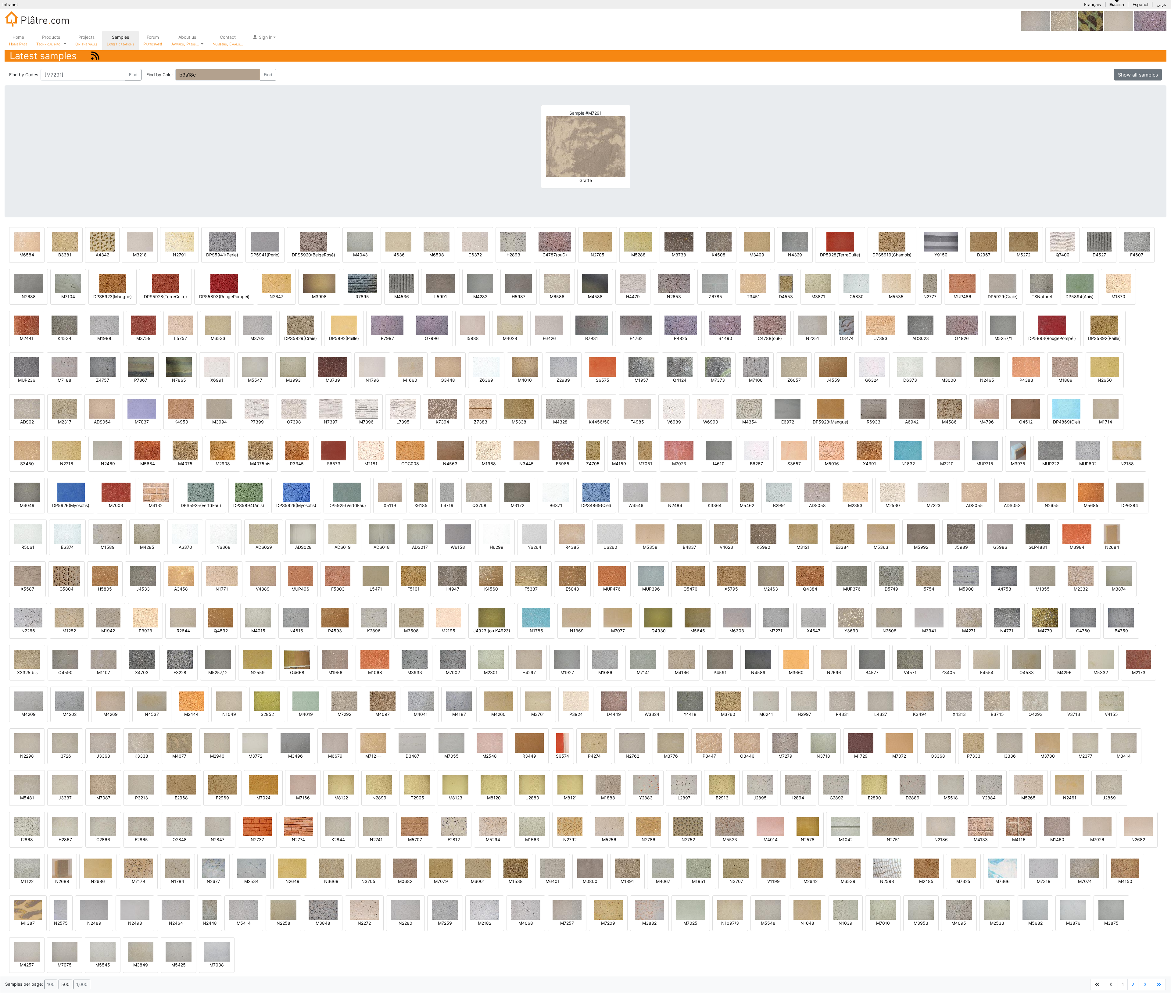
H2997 (804, 714)
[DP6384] (1130, 492)
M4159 (619, 463)
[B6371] (556, 492)
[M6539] (848, 867)
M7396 (366, 421)
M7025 (690, 923)
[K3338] (141, 742)
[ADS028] (303, 533)
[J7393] (880, 324)
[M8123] (455, 784)
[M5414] (243, 909)
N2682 (1138, 839)
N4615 (296, 630)
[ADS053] (1012, 492)
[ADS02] (27, 408)
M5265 (1028, 797)
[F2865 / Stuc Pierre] (141, 826)
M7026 (1097, 839)
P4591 (720, 672)
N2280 (405, 923)
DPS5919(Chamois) (891, 254)
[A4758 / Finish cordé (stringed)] (1004, 575)
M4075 (185, 463)
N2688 (29, 296)
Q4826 (962, 338)
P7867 (140, 380)
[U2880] (532, 784)
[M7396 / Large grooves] (366, 408)
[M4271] (969, 617)
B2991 (779, 505)
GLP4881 (1038, 547)
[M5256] (609, 826)
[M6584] (27, 241)
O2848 (180, 839)
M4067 (663, 881)
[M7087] (103, 784)
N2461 (1069, 797)
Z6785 (715, 296)
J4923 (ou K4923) (491, 630)
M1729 (861, 756)
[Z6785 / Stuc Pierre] (715, 283)
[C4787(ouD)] (555, 241)
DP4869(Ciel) (1066, 421)
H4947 (452, 588)
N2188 (1127, 463)
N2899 (379, 797)
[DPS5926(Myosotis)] (296, 492)
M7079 (441, 881)
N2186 (941, 839)
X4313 (959, 714)
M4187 (459, 714)
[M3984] (1076, 533)
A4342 (102, 254)
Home (18, 40)
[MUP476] (612, 575)
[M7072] (899, 742)
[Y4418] (690, 700)
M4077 (179, 756)
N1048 (807, 923)
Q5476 (690, 588)
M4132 (156, 505)
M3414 (1124, 756)
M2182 (484, 923)
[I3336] (1009, 742)
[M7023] (678, 450)
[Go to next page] (1145, 984)
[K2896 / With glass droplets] (374, 617)
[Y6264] (534, 533)
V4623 (726, 547)
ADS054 (102, 421)
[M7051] (645, 450)
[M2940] (217, 742)
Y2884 (989, 797)
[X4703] (142, 659)
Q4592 (221, 630)
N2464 (176, 923)
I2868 (27, 839)
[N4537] (152, 700)
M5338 (519, 421)
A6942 (912, 421)
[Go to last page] (1159, 984)
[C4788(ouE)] (770, 324)
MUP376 (852, 588)
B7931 (591, 338)
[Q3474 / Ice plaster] (846, 324)
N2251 (812, 338)
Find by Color (159, 74)
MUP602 (1088, 463)
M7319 (1044, 881)
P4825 (680, 338)
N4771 (1006, 630)
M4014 (771, 839)
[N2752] (688, 826)
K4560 (491, 588)
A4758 (1004, 588)
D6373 (910, 380)
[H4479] (633, 283)
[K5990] (763, 533)
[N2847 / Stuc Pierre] (218, 826)
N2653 (674, 296)
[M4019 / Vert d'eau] (305, 700)
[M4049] (27, 492)
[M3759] (143, 324)
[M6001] (478, 867)
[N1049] (229, 700)
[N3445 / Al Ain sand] (526, 450)
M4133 (981, 839)
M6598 (436, 254)
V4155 (1111, 714)
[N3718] (823, 742)
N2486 (675, 505)
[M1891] (627, 867)
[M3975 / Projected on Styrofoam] (1018, 450)
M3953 (921, 923)
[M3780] (1047, 742)
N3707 (736, 881)
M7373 (718, 380)
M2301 (491, 672)
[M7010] (883, 909)
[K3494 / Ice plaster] (920, 700)
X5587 (27, 588)
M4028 (510, 338)
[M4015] (258, 617)
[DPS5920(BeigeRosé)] (313, 241)
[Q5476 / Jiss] (690, 575)
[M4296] (1064, 659)
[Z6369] (486, 366)
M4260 (498, 714)
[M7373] (718, 366)
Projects (86, 40)
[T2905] (417, 784)
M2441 (27, 338)
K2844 (338, 839)
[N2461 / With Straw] (1069, 784)
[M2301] (491, 659)
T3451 (753, 296)
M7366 (1002, 881)
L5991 (440, 296)
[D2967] (983, 241)
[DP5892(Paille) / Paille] (344, 324)
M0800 (590, 881)
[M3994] (219, 408)
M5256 (609, 839)
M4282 (480, 296)
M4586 (949, 421)
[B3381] (65, 241)
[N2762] (632, 742)
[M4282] (480, 283)
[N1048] (807, 909)
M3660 (796, 672)
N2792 (570, 839)
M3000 (948, 380)
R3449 (529, 756)
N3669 (331, 881)
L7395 (403, 421)
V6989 (674, 421)
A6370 (185, 547)
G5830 (857, 296)
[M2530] (892, 492)
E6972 (787, 421)
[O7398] (293, 408)
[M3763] (257, 324)
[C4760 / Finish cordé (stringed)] (1083, 617)
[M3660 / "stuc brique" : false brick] (796, 659)
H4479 (633, 296)
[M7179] (138, 867)
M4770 (1045, 630)
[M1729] (860, 742)
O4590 (65, 672)
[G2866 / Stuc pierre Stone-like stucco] (103, 826)
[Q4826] (962, 324)
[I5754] (928, 575)
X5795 (731, 588)
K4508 (718, 254)
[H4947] (452, 575)
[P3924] (576, 700)
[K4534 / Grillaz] (64, 324)
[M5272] (1023, 241)
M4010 (525, 380)
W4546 (635, 505)
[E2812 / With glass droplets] (454, 826)
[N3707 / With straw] (736, 867)
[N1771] (222, 575)
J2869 (1109, 797)
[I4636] (398, 241)
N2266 (28, 630)
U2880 (532, 797)
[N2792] (569, 826)
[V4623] (726, 533)
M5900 (966, 588)
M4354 (749, 421)
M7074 (1085, 881)
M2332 (1081, 588)
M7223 (933, 505)
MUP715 (984, 463)
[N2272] (364, 909)
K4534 (64, 338)
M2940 (217, 756)
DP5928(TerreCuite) (840, 254)
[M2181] (371, 450)
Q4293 (1036, 714)
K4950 (181, 421)
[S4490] (1150, 20)
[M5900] (966, 575)
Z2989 (563, 380)
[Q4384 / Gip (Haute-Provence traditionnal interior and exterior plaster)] (810, 575)
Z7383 (480, 421)
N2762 (632, 756)
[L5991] (440, 283)
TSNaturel (1042, 296)
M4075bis (260, 463)
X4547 (813, 630)
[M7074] (1084, 867)
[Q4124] (680, 366)
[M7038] (217, 951)
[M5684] (147, 450)
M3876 (1073, 923)
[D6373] (910, 366)
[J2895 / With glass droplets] (760, 784)
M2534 (251, 881)
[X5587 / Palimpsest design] (27, 575)
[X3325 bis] (27, 659)
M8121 (570, 797)
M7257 (567, 923)
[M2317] (64, 408)
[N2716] (66, 450)
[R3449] (529, 742)
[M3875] (1111, 909)
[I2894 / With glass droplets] (798, 784)
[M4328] (560, 408)
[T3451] (753, 283)
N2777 (929, 296)
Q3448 (448, 380)
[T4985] (637, 408)
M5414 (244, 923)
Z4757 (102, 380)
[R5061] (28, 533)
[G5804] (66, 575)
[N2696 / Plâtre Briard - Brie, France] (834, 659)
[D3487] (412, 742)
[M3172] (517, 492)
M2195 (448, 630)
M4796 (986, 421)
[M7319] (1043, 867)
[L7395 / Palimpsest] (403, 408)
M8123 (455, 797)
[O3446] (747, 742)
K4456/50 (599, 421)
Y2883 (646, 797)
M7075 (65, 964)
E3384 (842, 547)
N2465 (987, 380)
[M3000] (949, 366)
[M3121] (803, 533)
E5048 (572, 588)
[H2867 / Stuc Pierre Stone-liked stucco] (65, 826)
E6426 (549, 338)
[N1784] (177, 867)
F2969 (222, 797)
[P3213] (141, 784)
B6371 (556, 505)
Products (48, 40)
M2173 (1138, 672)
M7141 (643, 672)
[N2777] (930, 283)
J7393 (880, 338)
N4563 (450, 463)
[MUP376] (851, 575)
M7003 (116, 505)
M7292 (344, 714)
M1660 (410, 380)
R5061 (27, 547)
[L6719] (447, 492)
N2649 (292, 881)
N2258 (283, 923)
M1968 (489, 463)
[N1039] (845, 909)
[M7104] (68, 283)
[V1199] (773, 867)
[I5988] (472, 324)
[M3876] (1073, 909)
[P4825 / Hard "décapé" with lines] (680, 324)
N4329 (795, 254)
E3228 (180, 672)
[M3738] (678, 241)
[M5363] (881, 533)
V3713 (1073, 714)
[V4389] (263, 575)
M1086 (605, 672)
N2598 (887, 881)
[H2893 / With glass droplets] (513, 241)
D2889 (912, 797)
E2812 (454, 839)
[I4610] (719, 450)
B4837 (689, 547)
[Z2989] (563, 366)
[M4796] (986, 408)
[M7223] (933, 492)
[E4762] (636, 324)
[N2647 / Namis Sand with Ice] (276, 283)
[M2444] (191, 700)
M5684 (147, 463)
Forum (152, 40)
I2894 (798, 797)
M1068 (375, 672)
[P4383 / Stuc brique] (1026, 366)
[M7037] (141, 408)
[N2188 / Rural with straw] (1126, 450)
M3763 (257, 338)
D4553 (786, 296)
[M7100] (756, 366)
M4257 (27, 964)
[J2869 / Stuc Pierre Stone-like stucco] (1109, 784)
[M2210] (947, 450)
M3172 (517, 505)
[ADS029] (263, 533)
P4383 (1026, 380)
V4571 (910, 672)
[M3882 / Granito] (649, 909)
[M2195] (448, 617)
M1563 (532, 839)
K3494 (920, 714)
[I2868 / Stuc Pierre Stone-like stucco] (27, 826)
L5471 (376, 588)
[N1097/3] (730, 909)
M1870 (1118, 296)
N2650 (1105, 380)
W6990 (710, 421)
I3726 (65, 756)
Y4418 (690, 714)
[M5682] (1035, 909)
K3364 (715, 505)
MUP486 (962, 296)
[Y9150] (941, 241)
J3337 (65, 797)
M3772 (255, 756)
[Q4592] (220, 617)
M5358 (650, 547)
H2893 (513, 254)
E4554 (987, 672)
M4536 (401, 296)
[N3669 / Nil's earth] (331, 867)
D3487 (412, 756)
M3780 (1047, 756)
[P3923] (145, 617)
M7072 (899, 756)
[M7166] (303, 784)
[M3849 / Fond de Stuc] (140, 951)
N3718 (823, 756)
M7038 (216, 964)
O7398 (294, 421)
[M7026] (1097, 826)
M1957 (641, 380)
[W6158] (458, 533)
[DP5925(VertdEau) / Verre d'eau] (347, 492)
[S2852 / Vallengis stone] (267, 700)
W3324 (652, 714)
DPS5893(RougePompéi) (224, 296)
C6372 (475, 254)
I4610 (719, 463)
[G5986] (1000, 533)
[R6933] (873, 408)
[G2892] (836, 784)
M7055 (451, 756)
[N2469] (107, 450)
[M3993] (293, 366)
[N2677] (213, 867)
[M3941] (929, 617)
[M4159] (619, 450)
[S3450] (27, 450)
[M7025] (690, 909)
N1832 (908, 463)
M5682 (1035, 923)
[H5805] (105, 575)
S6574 (562, 756)
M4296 (1064, 672)
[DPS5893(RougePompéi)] (224, 283)
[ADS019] (342, 533)
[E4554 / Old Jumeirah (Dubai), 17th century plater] (986, 659)
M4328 (560, 421)
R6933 (873, 421)
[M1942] (108, 617)
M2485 (926, 881)
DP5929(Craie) (1003, 296)
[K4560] (491, 575)
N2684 (1112, 547)
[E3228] (180, 659)
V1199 (773, 881)
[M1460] (1057, 826)
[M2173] (1138, 659)
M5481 (27, 797)
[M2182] (484, 909)
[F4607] (1137, 241)
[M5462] (747, 492)
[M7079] (441, 867)
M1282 (69, 630)
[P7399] (257, 408)
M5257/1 (1003, 338)
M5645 (697, 630)
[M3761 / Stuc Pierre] (538, 700)
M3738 (679, 254)
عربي (1161, 4)
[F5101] (413, 575)
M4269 (110, 714)
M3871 (818, 296)
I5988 (473, 338)
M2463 (771, 588)
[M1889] (1065, 366)
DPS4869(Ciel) (596, 505)
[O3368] (938, 742)
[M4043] (360, 241)
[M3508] (411, 617)
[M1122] (27, 867)
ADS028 (303, 547)
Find (133, 74)
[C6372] (475, 241)
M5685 (1091, 505)
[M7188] (64, 366)
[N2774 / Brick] (298, 826)
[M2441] (26, 324)
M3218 (140, 254)
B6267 (756, 463)
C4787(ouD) (555, 254)
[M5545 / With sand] (103, 951)
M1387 (28, 923)
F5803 (338, 588)
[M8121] (570, 784)
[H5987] (518, 283)
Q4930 (658, 630)
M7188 (64, 380)
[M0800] (590, 867)
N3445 (526, 463)
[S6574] (562, 742)
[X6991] (217, 366)
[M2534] (251, 867)
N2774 (298, 839)
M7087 (103, 797)
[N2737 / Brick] (257, 826)
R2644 (183, 630)
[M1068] (374, 659)
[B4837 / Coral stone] (689, 533)
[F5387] (531, 575)
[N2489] (94, 909)
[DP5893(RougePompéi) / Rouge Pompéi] (1052, 324)
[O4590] (65, 659)
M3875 (1111, 923)
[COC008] (410, 450)
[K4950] (181, 408)
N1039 (845, 923)
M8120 (494, 797)
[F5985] (563, 450)
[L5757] (180, 324)
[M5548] (768, 909)
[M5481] (27, 784)
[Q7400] (1062, 241)
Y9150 (940, 254)
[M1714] (1106, 408)
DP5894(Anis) (1079, 296)
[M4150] (1125, 867)
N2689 (62, 881)
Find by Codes (23, 74)
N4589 (758, 672)
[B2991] (779, 492)
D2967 (983, 254)
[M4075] (185, 450)
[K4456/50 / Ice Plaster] (599, 408)
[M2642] (810, 867)
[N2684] (1112, 533)
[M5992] (921, 533)
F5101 (413, 588)
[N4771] (1007, 617)
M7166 (303, 797)
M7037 (142, 421)
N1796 (372, 380)
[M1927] (567, 659)
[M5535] (896, 283)
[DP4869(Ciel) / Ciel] (1066, 408)
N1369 (577, 630)
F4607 (1136, 254)
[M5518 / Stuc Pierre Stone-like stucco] (951, 784)
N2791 (179, 254)
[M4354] (749, 408)
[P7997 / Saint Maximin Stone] (387, 324)
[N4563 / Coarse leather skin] (450, 450)
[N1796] (372, 366)
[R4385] (572, 533)
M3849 (140, 964)
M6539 (848, 881)
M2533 (997, 923)
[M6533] (218, 324)
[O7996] (432, 324)
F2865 (141, 839)
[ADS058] (817, 492)
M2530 (893, 505)
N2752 (688, 839)
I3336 (1010, 756)
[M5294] (493, 826)
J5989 (961, 547)
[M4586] (949, 408)
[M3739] (332, 366)
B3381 (64, 254)
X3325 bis (27, 672)
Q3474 (847, 338)
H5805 (105, 588)
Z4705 (593, 463)
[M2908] (222, 450)
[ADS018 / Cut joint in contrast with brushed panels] (382, 533)
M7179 (138, 881)
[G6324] (872, 366)
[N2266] (28, 617)
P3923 (145, 630)
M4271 (969, 630)
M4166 (682, 672)
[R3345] (297, 450)
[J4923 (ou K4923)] (491, 617)
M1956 (335, 672)
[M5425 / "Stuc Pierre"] (179, 951)
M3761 (538, 714)
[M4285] (147, 533)
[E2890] (874, 784)
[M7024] (263, 784)
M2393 (855, 505)
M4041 (421, 714)
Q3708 (479, 505)
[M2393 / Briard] (855, 492)
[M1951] (698, 867)
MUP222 (1050, 463)
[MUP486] (962, 283)
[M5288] (638, 241)
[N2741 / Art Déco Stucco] (376, 826)
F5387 (531, 588)
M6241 (766, 714)
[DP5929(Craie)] (1002, 283)
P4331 (842, 714)
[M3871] (818, 283)
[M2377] (1085, 742)
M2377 (1085, 756)
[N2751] (893, 826)
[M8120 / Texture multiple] (494, 784)
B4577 (872, 672)
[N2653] (674, 283)
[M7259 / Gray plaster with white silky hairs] (445, 909)
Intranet (10, 4)
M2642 (811, 881)
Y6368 (224, 547)
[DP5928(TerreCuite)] (840, 241)
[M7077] (617, 617)
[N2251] (812, 324)
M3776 (671, 756)
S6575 (602, 380)
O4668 (297, 672)
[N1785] (536, 617)
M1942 (108, 630)
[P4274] (594, 742)
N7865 (179, 380)
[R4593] (335, 617)
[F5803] (337, 575)
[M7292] (344, 700)
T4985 (637, 421)
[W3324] (652, 700)
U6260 (610, 547)
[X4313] (959, 700)
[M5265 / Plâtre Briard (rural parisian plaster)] (1028, 784)
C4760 (1083, 630)
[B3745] (1064, 20)
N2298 (27, 756)
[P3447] (709, 742)
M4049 (27, 505)
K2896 (374, 630)
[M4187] (459, 700)
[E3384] (842, 533)
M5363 (881, 547)
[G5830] (856, 283)
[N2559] (257, 659)
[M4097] (383, 700)
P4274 (594, 756)
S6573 (333, 463)
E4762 (636, 338)
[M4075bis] (260, 450)
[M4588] (595, 283)
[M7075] (64, 951)
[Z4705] (593, 450)
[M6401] (552, 867)
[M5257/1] (1003, 324)
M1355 (1043, 588)
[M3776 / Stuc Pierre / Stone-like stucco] (670, 742)
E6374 (67, 547)
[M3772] (255, 742)
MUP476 (612, 588)
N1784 (177, 881)
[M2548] (490, 742)
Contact (228, 40)
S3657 (794, 463)
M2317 (64, 421)
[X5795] (731, 575)
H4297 (529, 672)
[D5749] (891, 575)
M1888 (608, 797)
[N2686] (98, 867)
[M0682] (405, 867)
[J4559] (833, 366)
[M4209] (28, 700)
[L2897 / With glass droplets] (684, 784)
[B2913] (722, 784)
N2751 (893, 839)
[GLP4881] (1038, 533)
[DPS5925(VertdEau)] (201, 492)
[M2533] (997, 909)
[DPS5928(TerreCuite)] (165, 283)
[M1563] (532, 826)
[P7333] (973, 742)
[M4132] (156, 492)
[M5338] (519, 408)
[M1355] (1042, 575)
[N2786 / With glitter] (648, 826)
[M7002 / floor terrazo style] (453, 659)
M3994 (219, 421)
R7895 (362, 296)
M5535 (896, 296)
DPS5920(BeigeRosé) (313, 254)
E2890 (874, 797)
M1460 (1057, 839)
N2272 (364, 923)
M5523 (730, 839)
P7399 (257, 421)
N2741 (376, 839)
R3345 (297, 463)
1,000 (82, 984)
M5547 (255, 380)
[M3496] (295, 742)
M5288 (638, 254)
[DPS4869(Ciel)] (596, 492)
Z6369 (486, 380)
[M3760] (728, 700)
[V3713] (1074, 700)
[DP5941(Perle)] (265, 241)
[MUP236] (26, 366)
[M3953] (921, 909)
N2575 (61, 923)
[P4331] (842, 700)
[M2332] (1081, 575)
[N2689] (62, 867)
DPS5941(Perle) (222, 254)
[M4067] (663, 867)
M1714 (1105, 421)
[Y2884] (989, 784)
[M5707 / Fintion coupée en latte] (414, 826)
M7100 (756, 380)
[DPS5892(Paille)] (1104, 324)
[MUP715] (985, 450)
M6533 (218, 338)
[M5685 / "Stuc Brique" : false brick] (1091, 492)
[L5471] (376, 575)
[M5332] (1101, 659)
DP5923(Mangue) (830, 421)
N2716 (66, 463)
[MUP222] (1050, 450)
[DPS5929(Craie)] (300, 324)
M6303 (736, 630)
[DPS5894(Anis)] (249, 492)
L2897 (684, 797)
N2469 (108, 463)
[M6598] (436, 241)
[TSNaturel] (1041, 283)
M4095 (958, 923)
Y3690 (851, 630)
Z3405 (948, 672)
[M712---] (373, 742)
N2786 (648, 839)
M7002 (453, 672)
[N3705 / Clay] (368, 867)
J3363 (103, 756)
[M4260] (498, 700)
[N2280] (405, 909)
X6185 (421, 505)
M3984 (1077, 547)
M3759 (143, 338)
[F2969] (222, 784)
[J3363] (103, 742)
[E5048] (572, 575)
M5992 (921, 547)
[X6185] (421, 492)
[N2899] (379, 784)
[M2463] (771, 575)
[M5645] (698, 617)
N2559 (258, 672)
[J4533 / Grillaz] (143, 575)
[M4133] (981, 826)
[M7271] (776, 617)
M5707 (415, 839)
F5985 (562, 463)
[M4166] (681, 659)
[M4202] (69, 700)
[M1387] (28, 909)
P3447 (709, 756)
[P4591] (720, 659)
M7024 (263, 797)
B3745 (997, 714)
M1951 (698, 881)
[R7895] (362, 283)
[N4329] (795, 241)
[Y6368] (223, 533)
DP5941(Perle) (265, 254)
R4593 (335, 630)
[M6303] (737, 617)
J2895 (760, 797)
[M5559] (1090, 20)
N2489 (94, 923)
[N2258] (283, 909)
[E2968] (181, 784)
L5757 (180, 338)
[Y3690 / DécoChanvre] (851, 617)
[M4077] (179, 742)
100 (51, 984)
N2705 (597, 254)
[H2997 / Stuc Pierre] (804, 700)
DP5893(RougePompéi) (1052, 338)
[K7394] (442, 408)
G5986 (1000, 547)
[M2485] (926, 867)
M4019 (306, 714)
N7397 (331, 421)
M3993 (293, 380)
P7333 (973, 756)
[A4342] (102, 241)
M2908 (223, 463)
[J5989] (961, 533)
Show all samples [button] (1138, 75)
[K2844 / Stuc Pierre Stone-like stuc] (338, 826)
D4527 (1099, 254)
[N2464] (176, 909)
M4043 (360, 254)
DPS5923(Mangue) (112, 296)
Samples (120, 40)
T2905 (417, 797)
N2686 (98, 881)
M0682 (405, 881)
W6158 (458, 547)
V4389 (263, 588)
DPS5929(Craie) (300, 338)
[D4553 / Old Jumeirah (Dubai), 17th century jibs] (786, 283)
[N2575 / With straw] (60, 909)
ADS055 (974, 505)
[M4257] (27, 951)
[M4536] (401, 283)
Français (1092, 4)
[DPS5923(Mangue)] (112, 283)
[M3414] (1124, 742)
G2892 (836, 797)
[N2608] (889, 617)
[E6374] (67, 533)
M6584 (27, 254)
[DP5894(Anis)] (1080, 283)
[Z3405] (948, 659)
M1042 (846, 839)
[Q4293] (1035, 700)
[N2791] (179, 241)
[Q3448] (448, 366)
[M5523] (729, 826)
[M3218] (140, 241)
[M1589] (107, 533)
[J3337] (65, 784)
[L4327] (880, 700)
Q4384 (810, 588)
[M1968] (488, 450)
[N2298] (27, 742)
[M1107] (103, 659)
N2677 (213, 881)
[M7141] (643, 659)
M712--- (373, 756)
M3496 (295, 756)
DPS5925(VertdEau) (201, 505)
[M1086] (605, 659)
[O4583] (1026, 659)
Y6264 (534, 547)
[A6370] (185, 533)
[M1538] (515, 867)
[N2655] (1051, 492)
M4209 (28, 714)
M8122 (341, 797)
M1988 (104, 338)
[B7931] (591, 324)
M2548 (489, 756)
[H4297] (529, 659)
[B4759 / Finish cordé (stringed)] (1121, 617)
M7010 (883, 923)
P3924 (576, 714)
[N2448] (209, 909)
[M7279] (785, 742)
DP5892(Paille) (344, 338)
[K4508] (719, 241)
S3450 (27, 463)
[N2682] (1138, 826)
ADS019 (343, 547)
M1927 (567, 672)
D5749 (891, 588)
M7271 (775, 630)
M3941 (929, 630)
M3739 (333, 380)
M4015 (258, 630)
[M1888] (608, 784)
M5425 (178, 964)
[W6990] (710, 408)
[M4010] (525, 366)
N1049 (229, 714)
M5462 (747, 505)
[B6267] (756, 450)
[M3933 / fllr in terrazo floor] (415, 659)
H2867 (65, 839)
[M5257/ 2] (218, 659)
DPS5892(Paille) (1104, 338)
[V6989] (674, 408)
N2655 (1052, 505)
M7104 (68, 296)
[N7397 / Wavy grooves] (330, 408)
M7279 (785, 756)
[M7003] (116, 492)
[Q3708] (479, 492)
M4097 (382, 714)
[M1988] (104, 324)
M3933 (414, 672)
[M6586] (557, 283)
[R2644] (183, 617)
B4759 (1121, 630)
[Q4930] (658, 617)
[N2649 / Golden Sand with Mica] (292, 867)
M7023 (679, 463)
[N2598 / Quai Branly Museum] (887, 867)
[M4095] (959, 909)
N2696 (834, 672)
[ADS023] (920, 324)
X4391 (869, 463)
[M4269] (110, 700)
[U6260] (610, 533)
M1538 (516, 881)
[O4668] (297, 659)
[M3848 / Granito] (323, 909)
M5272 (1023, 254)
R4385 (572, 547)
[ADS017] (420, 533)
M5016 (832, 463)
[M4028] (510, 324)
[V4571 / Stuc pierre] (910, 659)
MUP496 (300, 588)
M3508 (411, 630)
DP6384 (1129, 505)
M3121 (803, 547)
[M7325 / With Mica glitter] (963, 867)
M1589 (108, 547)
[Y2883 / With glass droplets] (646, 784)
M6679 (335, 756)
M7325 (963, 881)
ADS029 (264, 547)
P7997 (387, 338)
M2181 (371, 463)
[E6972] (787, 408)
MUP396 (651, 588)
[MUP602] (1088, 450)
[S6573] (333, 450)
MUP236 (26, 380)
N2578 (808, 839)
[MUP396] (651, 575)
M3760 (728, 714)
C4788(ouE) (770, 338)
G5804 (66, 588)
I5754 (928, 588)
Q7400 (1062, 254)
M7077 (618, 630)
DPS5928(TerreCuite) (165, 296)
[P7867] (141, 366)
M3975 (1018, 463)
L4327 (880, 714)
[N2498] (134, 909)
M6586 (557, 296)
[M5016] (831, 450)
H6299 (496, 547)
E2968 (181, 797)
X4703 (142, 672)
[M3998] (319, 283)
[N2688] (28, 283)
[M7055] (451, 742)
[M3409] (757, 241)
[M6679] (335, 742)
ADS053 (1012, 505)
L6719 (447, 505)
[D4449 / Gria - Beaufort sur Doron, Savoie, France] (614, 700)
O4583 (1026, 672)
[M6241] (766, 700)
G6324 (872, 380)
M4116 (1019, 839)
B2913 (722, 797)
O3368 (938, 756)
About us (185, 40)
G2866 (103, 839)
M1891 (627, 881)
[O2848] (179, 826)
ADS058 (817, 505)
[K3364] (715, 492)
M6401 (553, 881)
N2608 (890, 630)
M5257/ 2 (217, 672)
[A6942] (912, 408)
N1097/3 (730, 923)
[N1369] (576, 617)
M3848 (323, 923)
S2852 (267, 714)
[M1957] (641, 366)
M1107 (103, 672)
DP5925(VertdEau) (347, 505)
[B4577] (872, 659)
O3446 (747, 756)
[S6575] (602, 366)
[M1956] (335, 659)
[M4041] (421, 700)
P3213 (141, 797)
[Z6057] (794, 366)
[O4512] (1025, 408)
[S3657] (794, 450)
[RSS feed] (95, 55)
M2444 (191, 714)
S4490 (725, 338)
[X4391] (869, 450)
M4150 (1125, 881)
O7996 (432, 338)
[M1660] (410, 366)
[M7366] (1002, 867)
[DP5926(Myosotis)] (71, 492)
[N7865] (179, 366)
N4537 (152, 714)
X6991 (217, 380)
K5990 (763, 547)
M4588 (595, 296)
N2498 (135, 923)
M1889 (1065, 380)
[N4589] (758, 659)
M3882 (649, 923)
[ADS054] (102, 408)
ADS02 (27, 421)
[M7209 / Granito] (608, 909)
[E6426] (549, 324)
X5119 (390, 505)
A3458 (181, 588)
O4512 (1026, 421)
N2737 (257, 839)
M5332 (1101, 672)
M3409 (757, 254)
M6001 (478, 881)
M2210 (947, 463)
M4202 (70, 714)
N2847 (217, 839)
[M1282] (69, 617)
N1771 (222, 588)
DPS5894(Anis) (248, 505)
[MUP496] (300, 575)
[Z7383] (480, 408)
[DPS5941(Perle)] (222, 241)
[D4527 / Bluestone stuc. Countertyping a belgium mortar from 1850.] (1099, 241)
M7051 (645, 463)
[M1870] (1118, 283)
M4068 (525, 923)
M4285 (147, 547)
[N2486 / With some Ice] (1118, 20)
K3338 (141, 756)
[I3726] (65, 742)
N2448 (210, 923)
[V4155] (1111, 700)
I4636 (398, 254)
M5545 (102, 964)
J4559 (833, 380)
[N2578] (808, 826)
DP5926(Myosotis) (70, 505)
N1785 (536, 630)
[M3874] (1119, 575)
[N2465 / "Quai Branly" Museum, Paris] (987, 366)
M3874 (1119, 588)
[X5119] (390, 492)
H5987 (518, 296)
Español (1140, 4)
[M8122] (341, 784)
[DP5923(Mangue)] (830, 408)
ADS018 (382, 547)
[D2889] (913, 784)
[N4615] (296, 617)
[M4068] (525, 909)
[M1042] (845, 826)
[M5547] (255, 366)
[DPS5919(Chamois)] (892, 241)
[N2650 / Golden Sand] (1104, 366)
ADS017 (420, 547)
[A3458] (181, 575)
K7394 (442, 421)
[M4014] (770, 826)
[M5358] (650, 533)
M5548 (768, 923)
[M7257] (1035, 20)
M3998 (319, 296)
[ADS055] (974, 492)
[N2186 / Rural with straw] (940, 826)
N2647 (276, 296)
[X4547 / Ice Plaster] (813, 617)
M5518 (951, 797)
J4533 (143, 588)
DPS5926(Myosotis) (296, 505)
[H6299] (496, 533)
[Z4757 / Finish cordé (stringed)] (103, 366)
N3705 (368, 881)
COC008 (410, 463)
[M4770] (1045, 617)
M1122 (27, 881)
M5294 (493, 839)
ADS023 (920, 338)
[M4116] (1019, 826)
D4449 (614, 714)
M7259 (445, 923)
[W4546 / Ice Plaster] (635, 492)
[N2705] (597, 241)
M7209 (608, 923)
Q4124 (679, 380)
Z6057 (794, 380)
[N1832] (908, 450)
